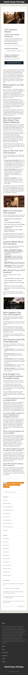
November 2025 (7, 568)
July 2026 (5, 542)
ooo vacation (10, 482)
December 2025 (7, 565)
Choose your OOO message (11, 48)
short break (6, 486)
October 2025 (6, 572)
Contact (3, 658)
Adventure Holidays (8, 506)
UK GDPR (4, 661)
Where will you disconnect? (11, 43)
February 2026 (7, 558)
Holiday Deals (6, 503)
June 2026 (6, 545)
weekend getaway (19, 482)
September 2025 (7, 575)
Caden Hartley (7, 479)
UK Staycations (7, 513)
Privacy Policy (4, 655)
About (3, 649)
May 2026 (6, 548)
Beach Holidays (7, 520)
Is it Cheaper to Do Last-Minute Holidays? (11, 588)
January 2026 (6, 562)
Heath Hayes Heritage (14, 2)
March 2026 (6, 555)
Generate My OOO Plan (14, 63)
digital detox (17, 484)
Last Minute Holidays (8, 510)
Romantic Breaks (7, 523)
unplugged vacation (8, 484)
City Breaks (6, 516)
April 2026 (6, 552)
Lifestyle (5, 530)
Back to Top (20, 606)
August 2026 (6, 538)
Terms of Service (5, 652)
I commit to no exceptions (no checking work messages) (12, 57)
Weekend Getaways (8, 478)
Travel (5, 500)
